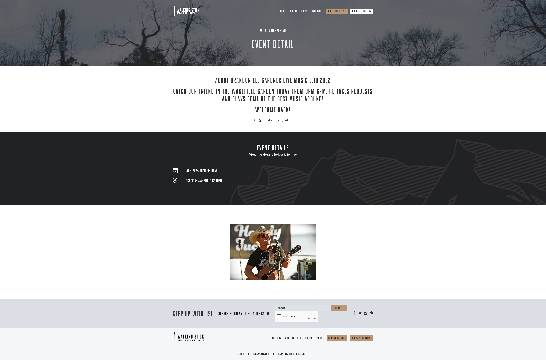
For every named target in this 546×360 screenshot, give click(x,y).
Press (304, 11)
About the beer (293, 338)
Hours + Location (361, 11)
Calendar (317, 11)
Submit (339, 308)
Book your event (337, 11)
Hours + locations (362, 338)
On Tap (293, 11)
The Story (276, 338)
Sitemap (241, 354)
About (283, 11)
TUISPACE (301, 354)
